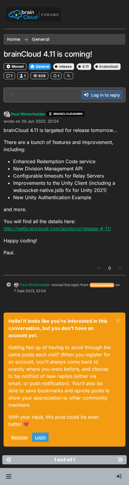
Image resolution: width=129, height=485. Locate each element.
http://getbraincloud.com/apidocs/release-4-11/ (57, 229)
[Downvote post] (120, 268)
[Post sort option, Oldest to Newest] (11, 94)
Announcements (102, 285)
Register (19, 437)
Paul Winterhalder (28, 114)
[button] (8, 477)
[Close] (118, 321)
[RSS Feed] (68, 75)
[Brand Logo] (33, 14)
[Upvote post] (99, 268)
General (42, 66)
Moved (17, 66)
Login (40, 437)
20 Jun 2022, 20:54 (40, 121)
